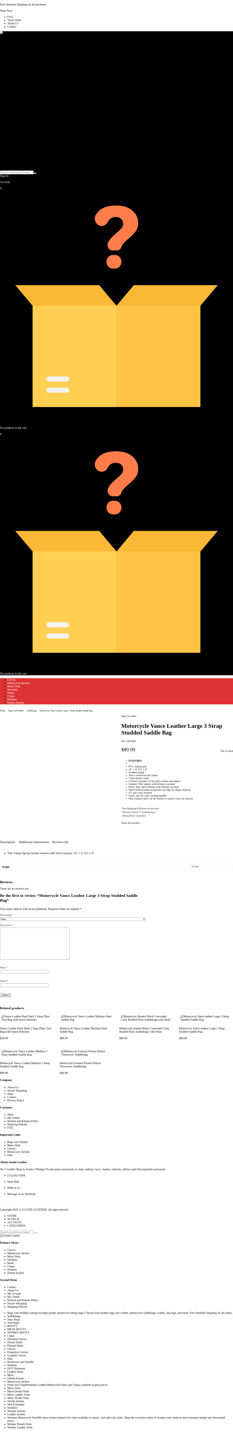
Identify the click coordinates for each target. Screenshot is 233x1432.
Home (2, 710)
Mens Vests (13, 686)
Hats (10, 1155)
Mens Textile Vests (18, 1397)
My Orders (13, 1117)
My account (14, 1293)
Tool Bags (13, 1322)
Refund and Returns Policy (22, 1121)
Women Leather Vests (19, 1427)
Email (4, 981)
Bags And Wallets (16, 710)
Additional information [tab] (34, 842)
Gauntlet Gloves (16, 1355)
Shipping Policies (17, 1124)
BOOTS (12, 1325)
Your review (7, 925)
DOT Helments (16, 1368)
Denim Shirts (14, 1342)
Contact (11, 26)
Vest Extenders (15, 1404)
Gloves (11, 679)
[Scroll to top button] (224, 1423)
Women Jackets (16, 1411)
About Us (13, 23)
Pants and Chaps (57, 1384)
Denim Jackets (15, 702)
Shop (10, 1093)
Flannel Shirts (15, 1345)
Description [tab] (7, 842)
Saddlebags (32, 710)
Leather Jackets (16, 1414)
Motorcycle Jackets (18, 683)
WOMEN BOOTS (18, 1332)
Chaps (11, 696)
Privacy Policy (15, 1100)
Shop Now (6, 10)
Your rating (6, 915)
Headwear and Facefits (20, 1361)
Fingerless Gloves (17, 1352)
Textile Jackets (15, 1401)
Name (3, 967)
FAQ (10, 16)
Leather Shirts (15, 1371)
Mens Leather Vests (18, 1394)
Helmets (12, 699)
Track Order (14, 20)
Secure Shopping (17, 1090)
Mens (10, 1375)
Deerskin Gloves (17, 1339)
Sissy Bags (13, 1319)
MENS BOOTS (16, 1329)
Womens (12, 689)
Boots (10, 692)
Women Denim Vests (19, 1424)
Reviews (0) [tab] (60, 842)
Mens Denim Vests (18, 1391)
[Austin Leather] (10, 32)
